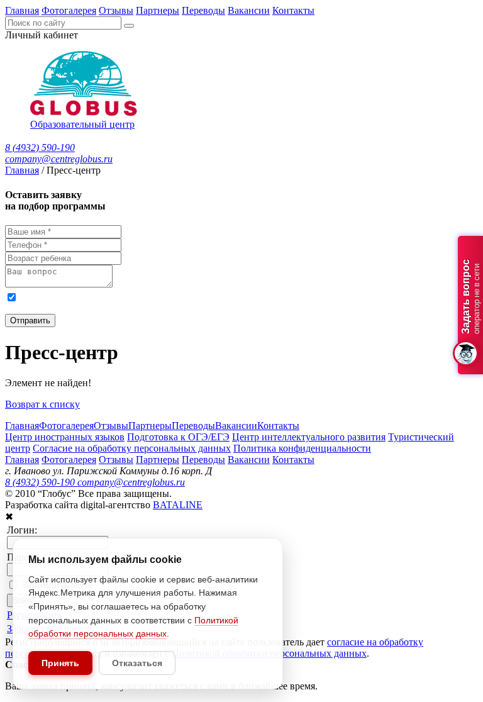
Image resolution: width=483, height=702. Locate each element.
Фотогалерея (69, 10)
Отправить (30, 320)
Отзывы (116, 10)
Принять (60, 663)
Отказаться (137, 663)
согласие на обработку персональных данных (144, 296)
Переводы (203, 10)
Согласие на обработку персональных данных (132, 448)
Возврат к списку (42, 404)
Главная (22, 10)
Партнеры (157, 10)
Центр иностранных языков (65, 437)
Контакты (293, 10)
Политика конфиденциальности (302, 448)
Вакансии (249, 10)
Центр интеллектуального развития (309, 437)
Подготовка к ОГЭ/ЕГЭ (178, 437)
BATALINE (178, 504)
